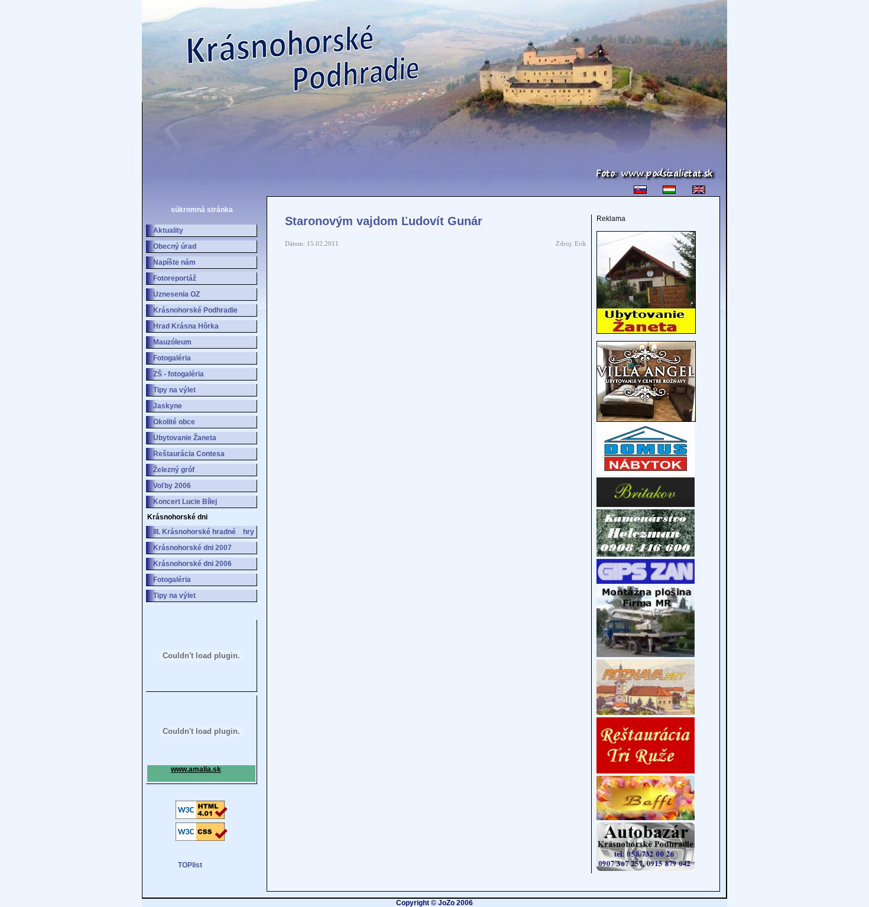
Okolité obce (174, 422)
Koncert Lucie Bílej (185, 502)
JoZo (446, 903)
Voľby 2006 (172, 486)
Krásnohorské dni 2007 (192, 548)
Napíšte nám (174, 262)
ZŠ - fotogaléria (178, 374)
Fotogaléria (172, 358)
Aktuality (168, 230)
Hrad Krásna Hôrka (186, 326)
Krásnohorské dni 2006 (192, 564)
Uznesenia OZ (176, 294)
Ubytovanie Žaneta (184, 438)
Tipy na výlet (174, 390)
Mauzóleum (172, 342)
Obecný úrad (174, 246)
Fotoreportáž (174, 278)
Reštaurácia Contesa (189, 454)
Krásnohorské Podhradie (195, 310)
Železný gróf (173, 470)
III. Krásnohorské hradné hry (203, 532)
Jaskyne (167, 406)
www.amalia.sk (196, 769)
